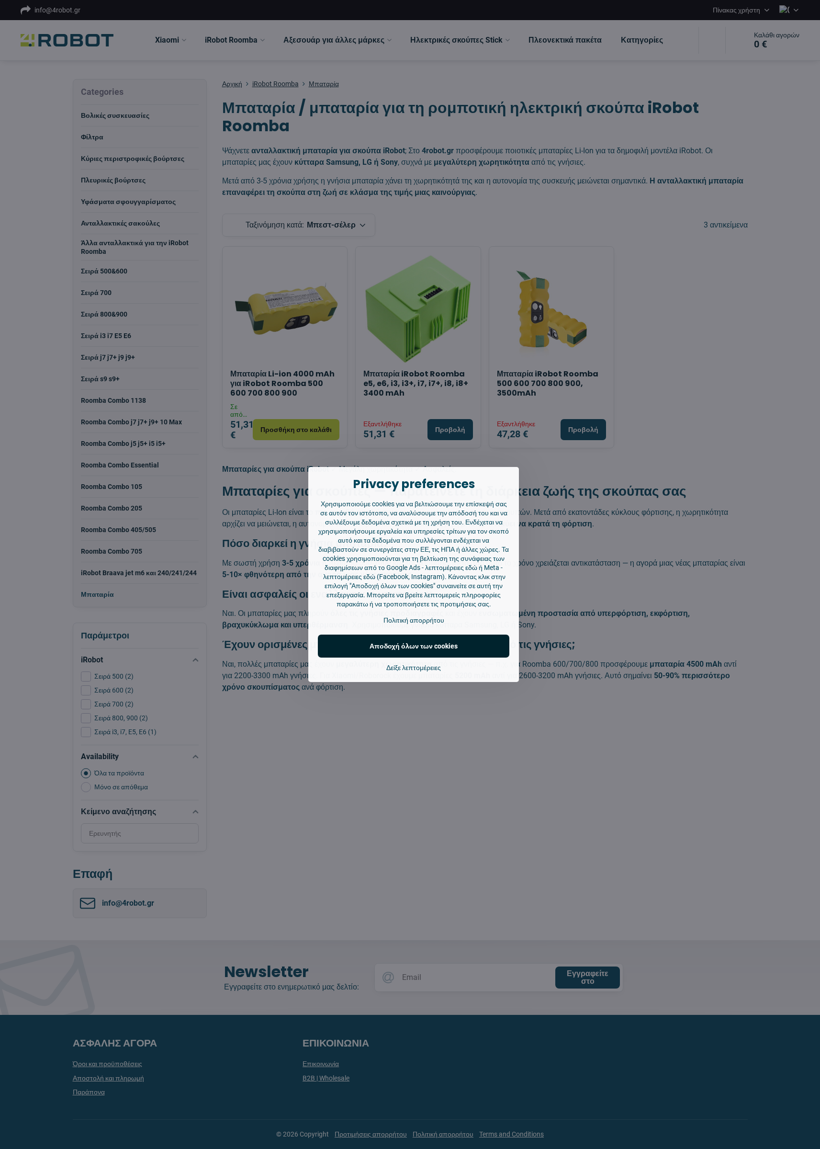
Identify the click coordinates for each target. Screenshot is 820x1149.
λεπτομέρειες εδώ (451, 567)
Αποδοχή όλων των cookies (414, 646)
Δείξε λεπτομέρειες (413, 667)
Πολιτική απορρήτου (413, 620)
